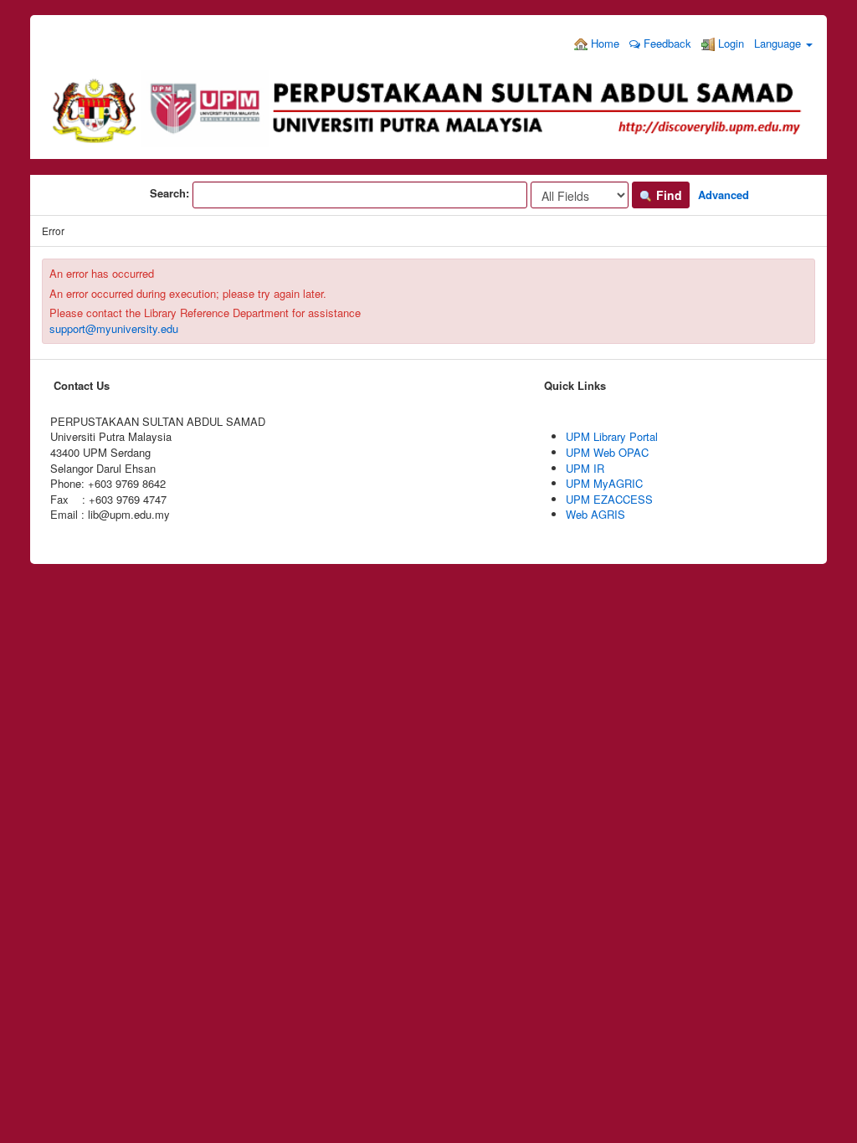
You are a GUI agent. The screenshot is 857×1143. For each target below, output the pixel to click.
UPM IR (585, 468)
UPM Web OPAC (607, 452)
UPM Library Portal (612, 436)
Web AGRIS (595, 514)
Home (603, 43)
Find (667, 195)
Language (779, 43)
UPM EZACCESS (609, 499)
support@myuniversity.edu (113, 328)
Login (729, 43)
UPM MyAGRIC (604, 483)
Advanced (723, 194)
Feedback (665, 43)
